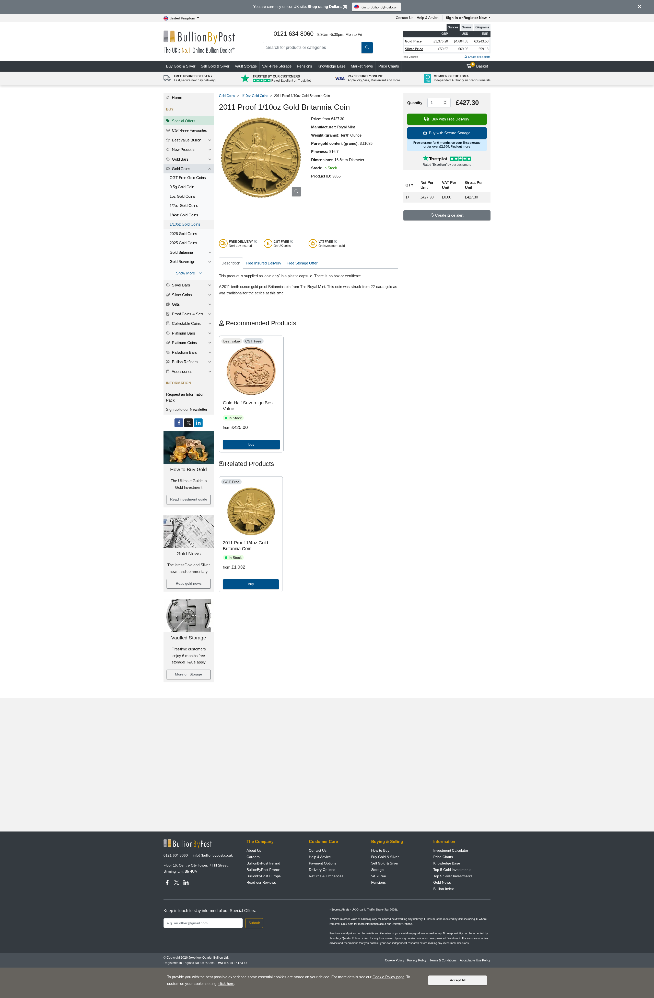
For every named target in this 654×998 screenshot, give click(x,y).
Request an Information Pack (185, 397)
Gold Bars (180, 159)
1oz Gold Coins (182, 196)
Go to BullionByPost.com (380, 7)
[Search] (367, 47)
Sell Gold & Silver (385, 863)
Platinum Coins (184, 342)
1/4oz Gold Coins (184, 215)
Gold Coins (180, 169)
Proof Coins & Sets (187, 314)
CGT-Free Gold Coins (188, 177)
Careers (253, 857)
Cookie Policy (394, 960)
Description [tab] (230, 263)
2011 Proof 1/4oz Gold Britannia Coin (245, 545)
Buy (180, 66)
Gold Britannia (181, 252)
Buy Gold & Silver (385, 857)
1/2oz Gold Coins (184, 205)
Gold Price (413, 41)
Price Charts (388, 66)
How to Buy (380, 850)
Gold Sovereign (182, 261)
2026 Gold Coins (183, 233)
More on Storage (188, 674)
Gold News (189, 553)
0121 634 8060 (176, 855)
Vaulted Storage (188, 637)
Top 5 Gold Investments (452, 870)
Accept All (457, 980)
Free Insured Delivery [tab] (263, 263)
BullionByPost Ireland (263, 863)
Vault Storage (246, 66)
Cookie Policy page (388, 977)
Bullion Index (443, 889)
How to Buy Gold (188, 469)
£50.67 (443, 49)
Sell (215, 66)
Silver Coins (181, 295)
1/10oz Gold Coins (185, 224)
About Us (254, 850)
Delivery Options (322, 870)
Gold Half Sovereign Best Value (248, 405)
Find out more (460, 146)
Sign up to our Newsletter (186, 409)
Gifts (175, 304)
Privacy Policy (416, 960)
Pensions (304, 66)
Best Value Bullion (186, 140)
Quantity (414, 103)
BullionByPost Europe (264, 876)
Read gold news (189, 583)
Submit (254, 923)
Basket (480, 65)
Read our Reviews (261, 882)
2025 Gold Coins (183, 243)
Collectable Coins (186, 323)
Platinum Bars (183, 333)
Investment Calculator (450, 850)
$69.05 (463, 49)
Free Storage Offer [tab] (302, 263)
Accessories (181, 371)
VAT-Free (276, 66)
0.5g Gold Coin (182, 187)
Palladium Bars (184, 352)
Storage (377, 870)
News (362, 66)
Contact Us (404, 18)
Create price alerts (479, 56)
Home (176, 97)
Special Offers (183, 121)
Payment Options (322, 863)
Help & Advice (428, 18)
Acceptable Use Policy (475, 960)
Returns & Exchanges (326, 876)
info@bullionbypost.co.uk (213, 855)
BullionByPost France (264, 870)
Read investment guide (188, 499)
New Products (183, 149)
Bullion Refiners (184, 362)
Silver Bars (180, 285)
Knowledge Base (331, 66)
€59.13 (483, 49)
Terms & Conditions (443, 960)
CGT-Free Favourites (189, 130)
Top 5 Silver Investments (452, 876)
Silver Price (414, 49)
